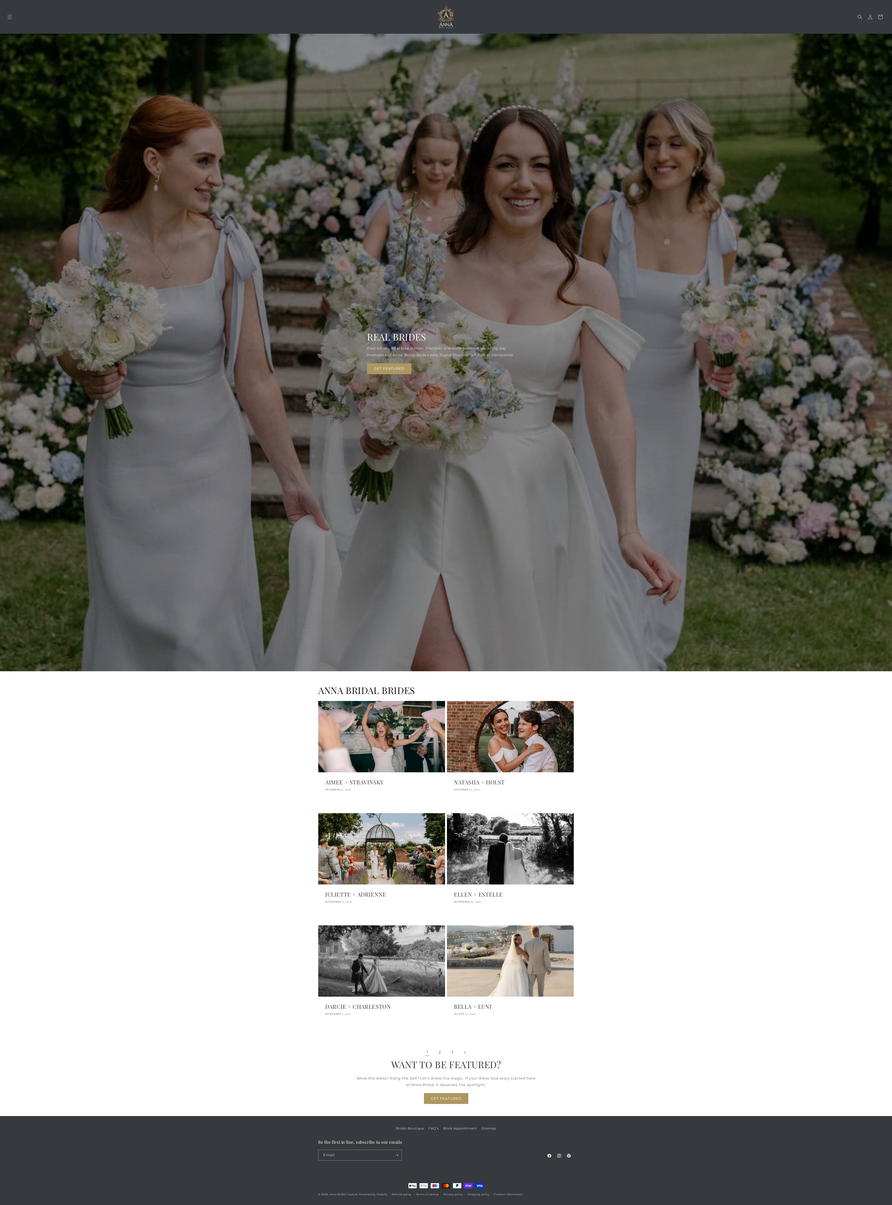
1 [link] (427, 1052)
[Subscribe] (396, 1155)
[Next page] (465, 1052)
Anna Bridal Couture (344, 1194)
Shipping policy (479, 1194)
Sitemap (488, 1128)
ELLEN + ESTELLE (478, 894)
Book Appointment (460, 1128)
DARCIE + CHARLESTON (358, 1006)
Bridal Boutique (410, 1128)
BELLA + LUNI (472, 1006)
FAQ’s (433, 1128)
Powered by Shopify (373, 1194)
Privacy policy (453, 1194)
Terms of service (427, 1194)
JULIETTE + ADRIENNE (355, 894)
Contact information (508, 1194)
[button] (10, 17)
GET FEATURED (389, 368)
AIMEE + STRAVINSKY (354, 782)
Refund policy (401, 1194)
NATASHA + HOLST (479, 782)
